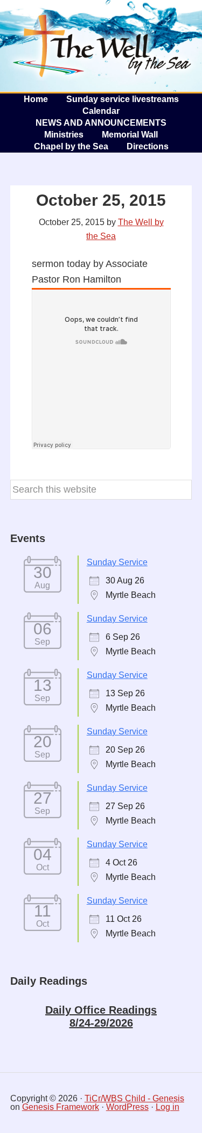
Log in (167, 1107)
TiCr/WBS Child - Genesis (134, 1098)
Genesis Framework (60, 1107)
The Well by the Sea (102, 46)
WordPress (127, 1107)
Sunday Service (117, 562)
